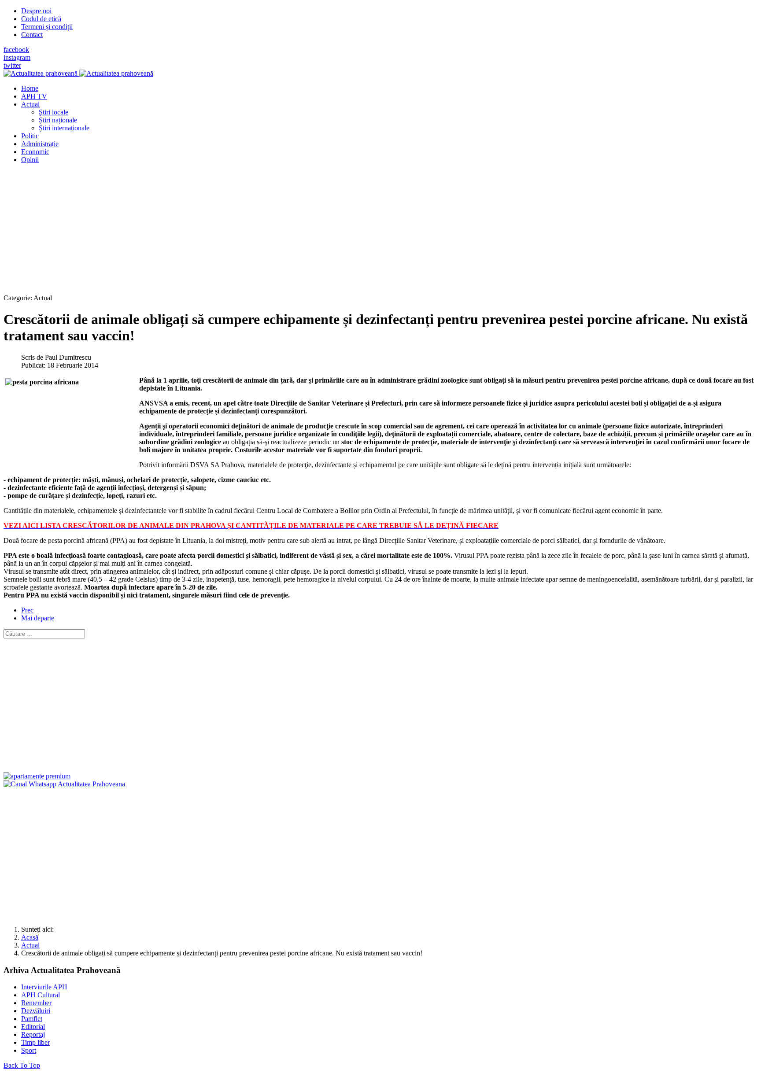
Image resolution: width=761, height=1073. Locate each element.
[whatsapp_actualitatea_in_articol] (64, 784)
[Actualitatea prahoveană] (78, 73)
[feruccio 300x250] (37, 776)
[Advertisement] (268, 232)
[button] (30, 104)
